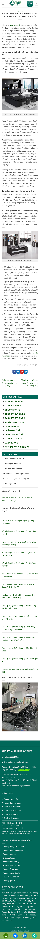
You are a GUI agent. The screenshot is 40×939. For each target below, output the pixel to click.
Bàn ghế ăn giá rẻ (13, 439)
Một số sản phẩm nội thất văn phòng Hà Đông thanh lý (19, 564)
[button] (3, 3)
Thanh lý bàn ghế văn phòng (13, 846)
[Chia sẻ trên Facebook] (14, 372)
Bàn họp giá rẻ (12, 426)
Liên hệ (20, 931)
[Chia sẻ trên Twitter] (18, 372)
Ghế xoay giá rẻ (12, 410)
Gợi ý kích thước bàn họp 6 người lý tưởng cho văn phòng (19, 522)
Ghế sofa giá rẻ (12, 430)
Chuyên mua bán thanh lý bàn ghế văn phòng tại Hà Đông (20, 670)
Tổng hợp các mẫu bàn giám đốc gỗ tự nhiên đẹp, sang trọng (29, 383)
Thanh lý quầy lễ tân (10, 881)
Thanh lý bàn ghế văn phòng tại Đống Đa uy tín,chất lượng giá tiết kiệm (18, 628)
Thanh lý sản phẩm (11, 799)
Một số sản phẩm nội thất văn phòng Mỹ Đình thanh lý (19, 532)
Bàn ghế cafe (11, 443)
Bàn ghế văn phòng (14, 402)
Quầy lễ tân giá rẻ (14, 435)
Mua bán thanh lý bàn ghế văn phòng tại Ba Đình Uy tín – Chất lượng (18, 596)
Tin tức (20, 11)
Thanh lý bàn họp (9, 854)
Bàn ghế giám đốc (13, 406)
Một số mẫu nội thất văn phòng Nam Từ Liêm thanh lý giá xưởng (19, 543)
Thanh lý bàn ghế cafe (11, 877)
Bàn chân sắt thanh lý (9, 497)
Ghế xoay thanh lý (9, 858)
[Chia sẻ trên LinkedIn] (26, 372)
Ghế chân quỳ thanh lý (25, 497)
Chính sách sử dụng (11, 818)
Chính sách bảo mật (11, 814)
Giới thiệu (14, 931)
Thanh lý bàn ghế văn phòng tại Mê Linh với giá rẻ (20, 660)
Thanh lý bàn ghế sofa (11, 873)
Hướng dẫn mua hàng (12, 803)
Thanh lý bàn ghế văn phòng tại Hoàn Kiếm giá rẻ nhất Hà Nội (19, 617)
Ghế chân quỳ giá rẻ (15, 414)
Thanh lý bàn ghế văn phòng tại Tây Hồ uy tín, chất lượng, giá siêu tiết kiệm (19, 639)
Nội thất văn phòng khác (17, 447)
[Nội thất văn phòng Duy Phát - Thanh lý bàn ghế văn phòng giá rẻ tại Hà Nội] (15, 4)
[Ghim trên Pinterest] (22, 372)
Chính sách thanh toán (12, 811)
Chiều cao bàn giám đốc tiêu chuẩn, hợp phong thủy (9, 383)
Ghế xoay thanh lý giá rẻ (9, 501)
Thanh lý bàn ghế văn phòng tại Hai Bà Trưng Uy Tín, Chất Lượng (19, 607)
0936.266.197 (15, 757)
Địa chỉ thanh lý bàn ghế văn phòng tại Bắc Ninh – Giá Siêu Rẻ (20, 575)
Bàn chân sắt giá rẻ (15, 418)
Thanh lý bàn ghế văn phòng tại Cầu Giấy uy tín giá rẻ (20, 649)
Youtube (23, 927)
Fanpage (16, 927)
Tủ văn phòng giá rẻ (15, 422)
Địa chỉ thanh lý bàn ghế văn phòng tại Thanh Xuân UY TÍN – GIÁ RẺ (19, 585)
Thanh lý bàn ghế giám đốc (13, 850)
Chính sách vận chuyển (13, 807)
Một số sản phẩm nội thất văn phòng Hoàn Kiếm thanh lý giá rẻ (20, 554)
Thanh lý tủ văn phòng (11, 869)
